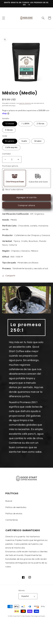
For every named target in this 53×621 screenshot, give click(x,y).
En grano (9, 141)
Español (25, 596)
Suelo (24, 141)
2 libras (40, 124)
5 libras (9, 130)
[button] (3, 18)
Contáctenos (11, 520)
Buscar (8, 501)
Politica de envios (13, 514)
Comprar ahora (26, 205)
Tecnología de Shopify (38, 616)
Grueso (37, 141)
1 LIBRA (25, 124)
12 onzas (9, 124)
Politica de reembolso (15, 507)
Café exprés (11, 147)
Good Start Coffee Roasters (22, 616)
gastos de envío (25, 103)
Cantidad (6, 154)
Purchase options (10, 166)
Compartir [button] (10, 276)
